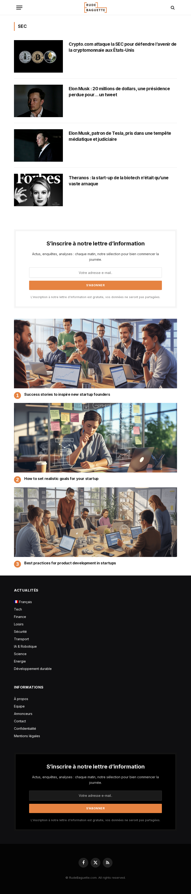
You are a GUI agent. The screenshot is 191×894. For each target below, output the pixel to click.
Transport (21, 639)
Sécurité (20, 632)
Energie (20, 661)
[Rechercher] (172, 7)
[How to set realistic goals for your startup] (95, 438)
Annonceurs (23, 714)
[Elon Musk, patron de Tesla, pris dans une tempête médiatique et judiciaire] (38, 145)
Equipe (19, 706)
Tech (18, 609)
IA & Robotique (25, 646)
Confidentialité (25, 728)
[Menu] (19, 7)
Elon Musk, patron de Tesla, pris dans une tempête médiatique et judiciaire (120, 136)
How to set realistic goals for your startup (61, 478)
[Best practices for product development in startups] (95, 522)
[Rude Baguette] (95, 7)
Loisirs (19, 624)
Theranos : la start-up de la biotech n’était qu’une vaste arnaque (119, 181)
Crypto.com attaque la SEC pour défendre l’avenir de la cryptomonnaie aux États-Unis (123, 47)
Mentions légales (27, 736)
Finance (20, 617)
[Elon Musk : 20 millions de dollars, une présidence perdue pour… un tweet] (38, 101)
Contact (20, 721)
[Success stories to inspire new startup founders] (95, 353)
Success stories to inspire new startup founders (67, 394)
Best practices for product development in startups (70, 563)
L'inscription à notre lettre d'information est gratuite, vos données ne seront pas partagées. (95, 297)
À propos (21, 699)
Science (20, 654)
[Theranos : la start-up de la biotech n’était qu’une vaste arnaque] (38, 190)
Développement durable (33, 669)
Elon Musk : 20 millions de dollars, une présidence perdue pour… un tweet (119, 91)
